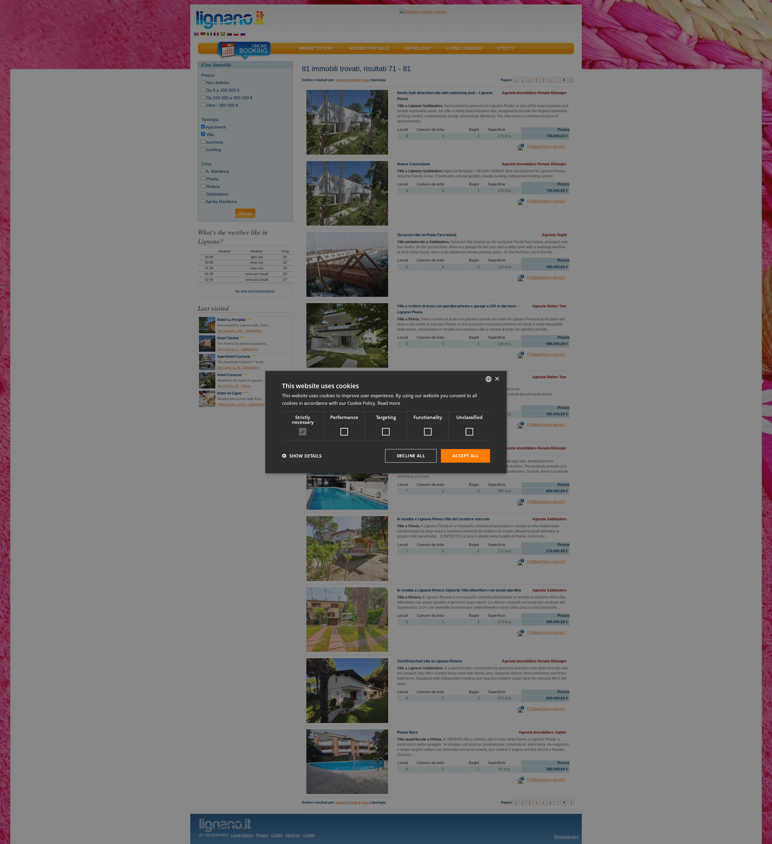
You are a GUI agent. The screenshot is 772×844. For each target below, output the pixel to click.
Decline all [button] (411, 455)
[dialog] (386, 422)
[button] (301, 455)
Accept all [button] (465, 455)
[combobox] (489, 379)
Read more (389, 403)
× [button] (497, 378)
